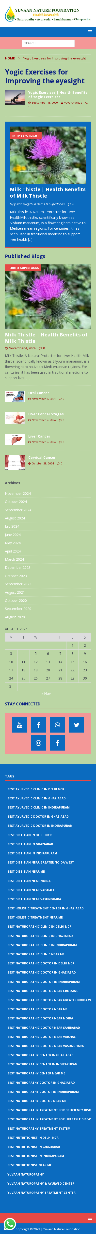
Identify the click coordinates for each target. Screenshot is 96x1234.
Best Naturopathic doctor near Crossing (43, 991)
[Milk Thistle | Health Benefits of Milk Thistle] (48, 155)
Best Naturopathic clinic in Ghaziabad (40, 936)
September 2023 (18, 584)
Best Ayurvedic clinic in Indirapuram (38, 807)
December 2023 (18, 567)
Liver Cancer (39, 436)
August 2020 (15, 617)
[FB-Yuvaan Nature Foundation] (38, 725)
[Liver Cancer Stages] (15, 418)
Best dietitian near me (26, 871)
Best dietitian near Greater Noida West (40, 862)
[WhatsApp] (57, 725)
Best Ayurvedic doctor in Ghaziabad (38, 816)
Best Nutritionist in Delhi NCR (33, 1138)
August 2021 (15, 592)
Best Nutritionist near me (29, 1165)
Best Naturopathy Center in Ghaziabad (40, 1055)
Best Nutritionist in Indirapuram (35, 1156)
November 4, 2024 (22, 348)
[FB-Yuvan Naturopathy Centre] (57, 743)
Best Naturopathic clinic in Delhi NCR (39, 926)
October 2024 (16, 501)
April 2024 (13, 551)
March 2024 (14, 559)
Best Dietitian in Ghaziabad (30, 844)
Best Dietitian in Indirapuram (32, 853)
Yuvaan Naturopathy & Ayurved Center (40, 1183)
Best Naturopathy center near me (36, 1073)
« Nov (46, 693)
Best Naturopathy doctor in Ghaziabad (41, 1083)
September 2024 (18, 510)
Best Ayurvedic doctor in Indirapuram (40, 826)
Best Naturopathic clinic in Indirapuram (42, 945)
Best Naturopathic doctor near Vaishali (42, 1037)
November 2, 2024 (44, 420)
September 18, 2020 (45, 102)
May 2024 (13, 542)
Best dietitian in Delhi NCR (29, 835)
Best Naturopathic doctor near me (37, 1009)
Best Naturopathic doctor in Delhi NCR (40, 963)
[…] (28, 377)
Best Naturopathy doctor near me (36, 1101)
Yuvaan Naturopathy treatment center (41, 1193)
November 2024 (18, 493)
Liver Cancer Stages (46, 414)
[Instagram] (38, 743)
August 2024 (15, 518)
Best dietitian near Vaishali (30, 890)
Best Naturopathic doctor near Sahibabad (43, 1028)
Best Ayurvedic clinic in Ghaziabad (36, 798)
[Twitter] (76, 725)
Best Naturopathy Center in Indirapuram (42, 1064)
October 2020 (16, 600)
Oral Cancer (38, 392)
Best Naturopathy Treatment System (38, 1128)
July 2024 (12, 526)
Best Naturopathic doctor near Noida (40, 1018)
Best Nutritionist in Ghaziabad (33, 1147)
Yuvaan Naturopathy (25, 1174)
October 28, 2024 (43, 463)
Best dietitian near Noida (28, 881)
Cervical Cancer (42, 457)
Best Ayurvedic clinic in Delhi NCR (35, 789)
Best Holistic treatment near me (35, 917)
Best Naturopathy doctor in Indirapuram (43, 1092)
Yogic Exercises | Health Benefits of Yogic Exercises (57, 94)
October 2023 (16, 575)
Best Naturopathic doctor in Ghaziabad (41, 972)
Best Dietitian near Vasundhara (34, 899)
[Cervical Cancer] (15, 462)
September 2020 (18, 608)
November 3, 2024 (44, 399)
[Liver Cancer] (15, 439)
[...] (30, 239)
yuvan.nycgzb (73, 102)
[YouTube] (19, 725)
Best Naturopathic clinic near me (35, 954)
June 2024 (13, 534)
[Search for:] (48, 42)
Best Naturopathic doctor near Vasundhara (45, 1046)
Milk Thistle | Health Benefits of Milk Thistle (48, 192)
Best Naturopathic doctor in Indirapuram (43, 982)
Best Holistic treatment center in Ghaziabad (45, 908)
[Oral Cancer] (15, 396)
